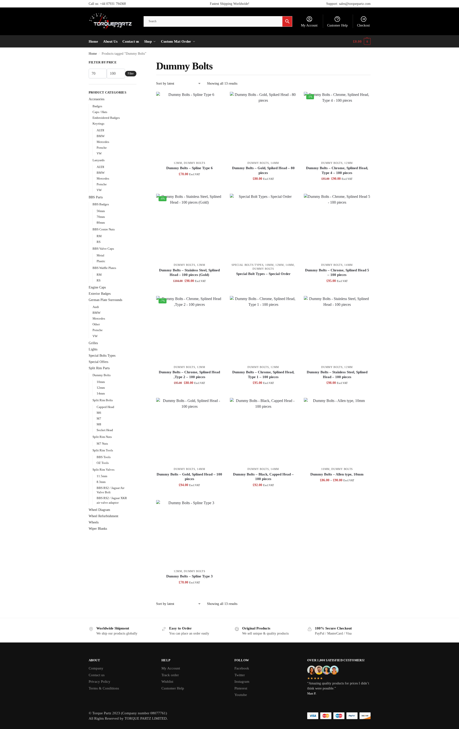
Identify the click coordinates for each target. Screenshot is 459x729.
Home (93, 53)
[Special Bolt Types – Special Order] (263, 227)
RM (99, 236)
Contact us (97, 675)
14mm (275, 162)
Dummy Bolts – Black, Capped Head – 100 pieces (263, 476)
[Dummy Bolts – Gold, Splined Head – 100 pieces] (189, 431)
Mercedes (103, 142)
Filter (131, 73)
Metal (100, 255)
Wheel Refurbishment (103, 516)
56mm (101, 211)
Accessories (96, 99)
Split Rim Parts (99, 368)
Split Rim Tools (103, 450)
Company (96, 668)
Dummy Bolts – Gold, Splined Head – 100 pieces (189, 476)
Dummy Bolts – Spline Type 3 (189, 576)
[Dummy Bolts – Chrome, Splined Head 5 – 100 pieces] (337, 227)
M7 (99, 418)
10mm (269, 264)
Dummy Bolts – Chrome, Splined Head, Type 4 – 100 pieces (337, 170)
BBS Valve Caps (103, 248)
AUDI (100, 130)
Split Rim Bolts (103, 400)
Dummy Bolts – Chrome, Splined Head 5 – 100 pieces (337, 272)
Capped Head (105, 407)
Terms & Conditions (104, 688)
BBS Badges (101, 204)
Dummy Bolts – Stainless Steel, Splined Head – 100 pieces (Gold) (189, 272)
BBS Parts (96, 197)
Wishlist (167, 681)
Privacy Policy (99, 681)
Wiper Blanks (98, 528)
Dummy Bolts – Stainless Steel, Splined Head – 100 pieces (337, 374)
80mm (101, 222)
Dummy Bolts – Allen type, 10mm (337, 474)
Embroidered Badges (106, 118)
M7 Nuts (102, 443)
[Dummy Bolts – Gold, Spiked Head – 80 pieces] (263, 125)
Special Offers (98, 362)
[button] (361, 41)
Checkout (363, 25)
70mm (101, 217)
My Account (309, 25)
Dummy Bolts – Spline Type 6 (189, 168)
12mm (178, 162)
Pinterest (240, 688)
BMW (101, 136)
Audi (96, 307)
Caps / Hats (100, 112)
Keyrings (98, 123)
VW (99, 153)
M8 (99, 424)
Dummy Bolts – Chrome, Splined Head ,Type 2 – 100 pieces (189, 374)
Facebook (241, 668)
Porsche (102, 147)
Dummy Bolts (194, 162)
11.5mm (102, 476)
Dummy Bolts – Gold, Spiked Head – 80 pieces (263, 170)
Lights (93, 349)
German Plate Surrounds (105, 300)
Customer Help (337, 25)
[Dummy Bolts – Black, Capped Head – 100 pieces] (263, 431)
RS (98, 242)
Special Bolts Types (247, 264)
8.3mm (101, 482)
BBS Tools (104, 457)
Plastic (101, 261)
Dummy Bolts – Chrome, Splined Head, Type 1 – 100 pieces (263, 374)
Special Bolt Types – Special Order (263, 274)
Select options (337, 490)
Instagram (241, 681)
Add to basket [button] (189, 184)
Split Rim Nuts (102, 437)
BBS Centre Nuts (104, 229)
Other (96, 324)
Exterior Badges (100, 293)
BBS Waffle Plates (104, 268)
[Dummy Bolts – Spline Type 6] (189, 125)
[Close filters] (137, 62)
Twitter (239, 675)
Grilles (93, 343)
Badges (97, 106)
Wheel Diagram (99, 510)
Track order (170, 675)
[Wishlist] (215, 99)
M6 (99, 413)
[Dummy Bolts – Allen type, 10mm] (337, 431)
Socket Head (105, 430)
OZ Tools (103, 463)
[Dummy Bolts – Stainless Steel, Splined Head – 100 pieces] (337, 329)
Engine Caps (97, 287)
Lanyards (99, 160)
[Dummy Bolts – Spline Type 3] (189, 533)
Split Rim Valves (103, 469)
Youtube (240, 695)
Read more (263, 282)
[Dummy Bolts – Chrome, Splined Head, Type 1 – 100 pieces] (263, 329)
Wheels (94, 522)
